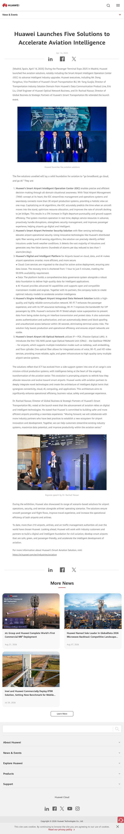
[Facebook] (62, 60)
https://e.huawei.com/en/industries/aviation (35, 554)
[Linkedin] (50, 60)
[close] (117, 826)
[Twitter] (74, 60)
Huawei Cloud (62, 797)
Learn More (62, 714)
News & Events (10, 14)
